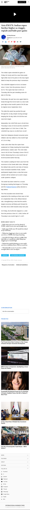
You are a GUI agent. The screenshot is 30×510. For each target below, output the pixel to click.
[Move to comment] (20, 41)
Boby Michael (11, 35)
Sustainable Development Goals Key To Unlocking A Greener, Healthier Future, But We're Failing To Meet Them (14, 393)
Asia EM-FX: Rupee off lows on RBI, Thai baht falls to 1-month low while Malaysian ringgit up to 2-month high (14, 239)
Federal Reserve (11, 187)
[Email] (17, 41)
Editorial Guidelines (22, 264)
